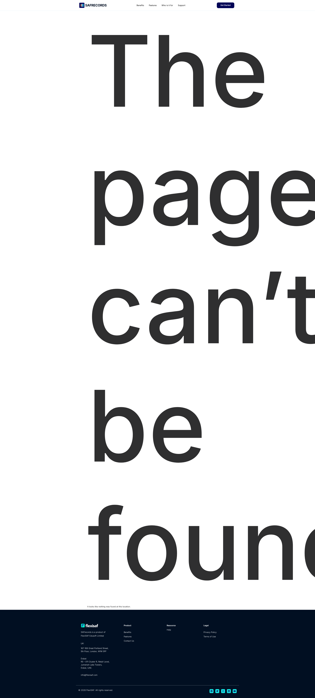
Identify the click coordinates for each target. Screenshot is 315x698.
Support (181, 5)
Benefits (140, 5)
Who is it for (167, 5)
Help (169, 630)
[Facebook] (211, 691)
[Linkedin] (229, 691)
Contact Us (129, 641)
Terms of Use (210, 636)
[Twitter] (217, 691)
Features (153, 5)
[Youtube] (235, 691)
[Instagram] (223, 691)
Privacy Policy (210, 632)
